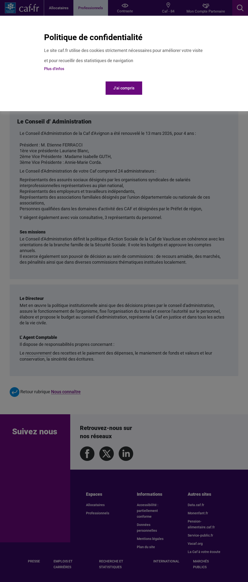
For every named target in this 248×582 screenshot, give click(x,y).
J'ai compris (123, 88)
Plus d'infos (54, 68)
